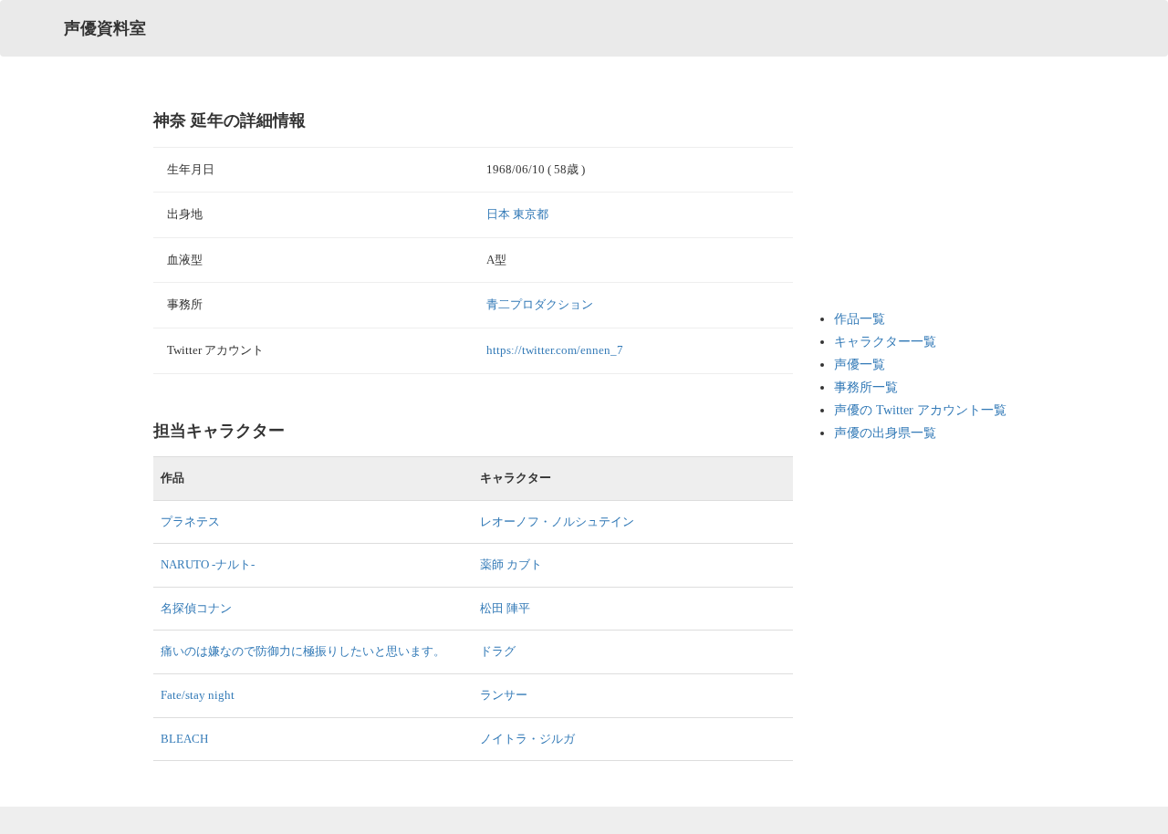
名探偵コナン (196, 608)
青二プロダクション (539, 304)
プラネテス (190, 521)
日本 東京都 (517, 214)
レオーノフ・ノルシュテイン (557, 521)
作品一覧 (859, 319)
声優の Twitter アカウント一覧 (920, 410)
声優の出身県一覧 (885, 433)
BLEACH (184, 738)
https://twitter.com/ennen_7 (554, 350)
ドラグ (498, 651)
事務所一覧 (866, 387)
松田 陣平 (505, 608)
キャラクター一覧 (885, 342)
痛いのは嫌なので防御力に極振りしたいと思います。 (303, 651)
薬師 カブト (511, 564)
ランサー (503, 695)
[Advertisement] (907, 200)
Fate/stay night (198, 695)
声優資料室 (105, 28)
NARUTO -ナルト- (208, 564)
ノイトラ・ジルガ (527, 738)
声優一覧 (859, 364)
